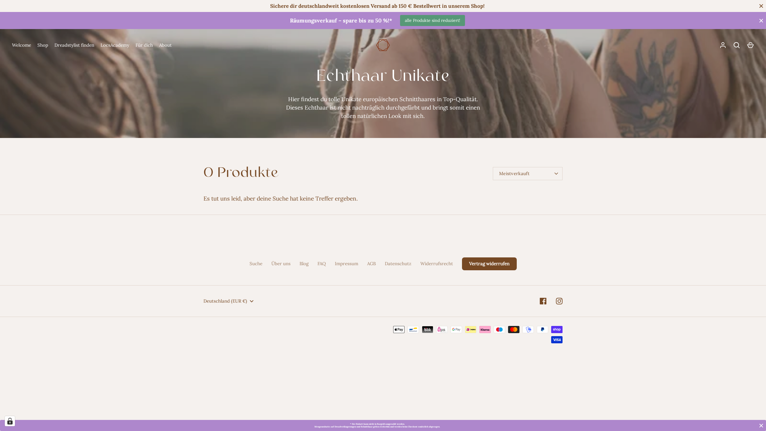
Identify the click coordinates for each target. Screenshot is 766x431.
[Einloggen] (722, 45)
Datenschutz (398, 263)
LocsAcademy (115, 45)
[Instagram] (559, 301)
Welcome (21, 45)
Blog (304, 263)
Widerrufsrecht (436, 263)
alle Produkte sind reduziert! (432, 20)
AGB (371, 263)
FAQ (321, 263)
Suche (256, 263)
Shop (42, 45)
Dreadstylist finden (74, 45)
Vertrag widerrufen (489, 263)
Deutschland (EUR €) (225, 301)
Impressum (346, 263)
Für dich (144, 45)
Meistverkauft (514, 173)
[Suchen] (736, 45)
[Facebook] (543, 301)
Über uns (281, 263)
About (165, 45)
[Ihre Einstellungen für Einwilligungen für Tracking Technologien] (10, 421)
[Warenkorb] (750, 45)
